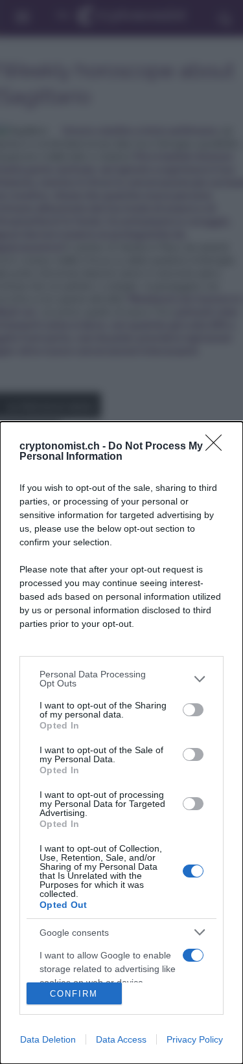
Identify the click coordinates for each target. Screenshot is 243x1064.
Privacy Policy (195, 1039)
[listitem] (121, 679)
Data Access (121, 1039)
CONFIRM (74, 994)
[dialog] (121, 743)
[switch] (193, 709)
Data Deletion (48, 1039)
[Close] (217, 447)
